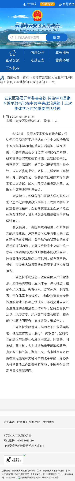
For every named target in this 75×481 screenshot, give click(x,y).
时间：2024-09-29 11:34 (19, 116)
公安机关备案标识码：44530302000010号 (39, 477)
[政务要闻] (12, 52)
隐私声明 (34, 421)
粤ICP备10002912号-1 (53, 474)
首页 (26, 77)
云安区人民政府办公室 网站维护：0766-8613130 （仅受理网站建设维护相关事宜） (24, 440)
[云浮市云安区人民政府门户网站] (37, 21)
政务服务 (62, 52)
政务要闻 (38, 82)
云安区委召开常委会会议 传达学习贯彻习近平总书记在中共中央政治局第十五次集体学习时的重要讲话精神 (37, 103)
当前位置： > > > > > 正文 (36, 80)
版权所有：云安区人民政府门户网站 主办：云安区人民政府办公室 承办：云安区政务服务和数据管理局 (37, 474)
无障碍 (31, 4)
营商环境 (62, 60)
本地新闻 (22, 82)
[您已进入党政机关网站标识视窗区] (24, 455)
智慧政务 (68, 4)
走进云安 (37, 60)
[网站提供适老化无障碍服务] (13, 460)
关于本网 (9, 421)
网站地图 (48, 421)
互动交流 (13, 60)
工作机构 (13, 68)
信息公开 (37, 52)
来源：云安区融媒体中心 (23, 121)
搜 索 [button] (56, 37)
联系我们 (22, 421)
